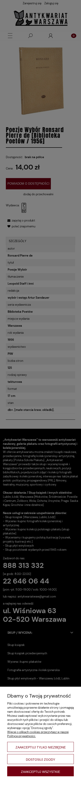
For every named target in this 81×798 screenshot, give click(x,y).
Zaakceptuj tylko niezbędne (41, 747)
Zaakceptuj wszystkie (40, 772)
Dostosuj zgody (40, 759)
